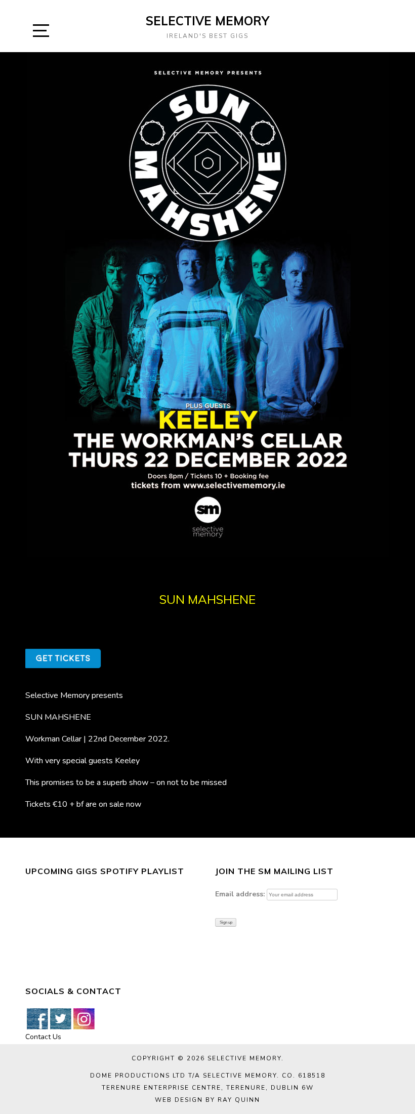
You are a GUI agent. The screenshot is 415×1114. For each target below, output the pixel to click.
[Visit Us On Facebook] (37, 1018)
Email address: (240, 894)
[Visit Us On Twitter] (60, 1018)
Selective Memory (207, 20)
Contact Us (43, 1037)
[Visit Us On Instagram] (83, 1018)
